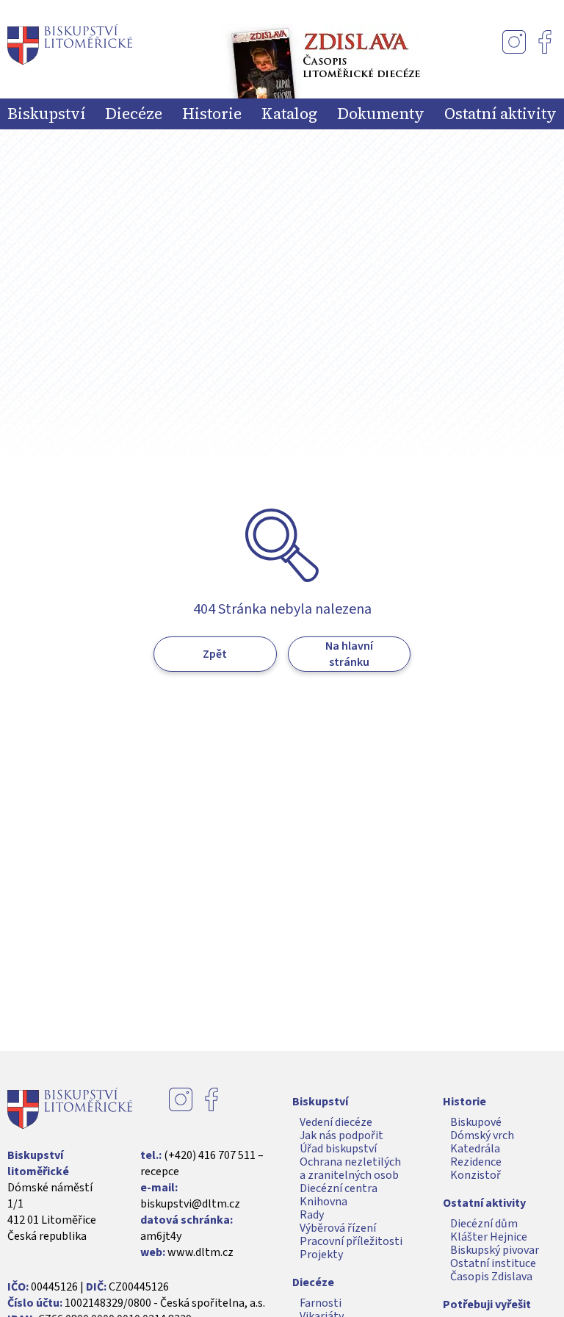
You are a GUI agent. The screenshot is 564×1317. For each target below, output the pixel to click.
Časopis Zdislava (491, 1276)
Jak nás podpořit (341, 1135)
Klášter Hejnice (488, 1237)
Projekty (321, 1254)
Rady (312, 1215)
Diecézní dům (484, 1224)
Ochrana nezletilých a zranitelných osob (350, 1168)
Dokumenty (380, 114)
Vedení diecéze (336, 1122)
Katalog (289, 114)
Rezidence (476, 1162)
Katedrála (475, 1149)
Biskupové (476, 1122)
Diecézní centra (338, 1188)
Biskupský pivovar (494, 1250)
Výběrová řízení (338, 1228)
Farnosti (320, 1303)
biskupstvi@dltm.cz (190, 1204)
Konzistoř (475, 1175)
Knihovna (323, 1202)
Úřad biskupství (338, 1149)
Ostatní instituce (493, 1263)
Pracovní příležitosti (351, 1241)
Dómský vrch (482, 1135)
